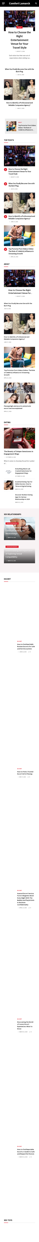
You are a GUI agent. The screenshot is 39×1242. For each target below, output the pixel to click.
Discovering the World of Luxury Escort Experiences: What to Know (25, 1025)
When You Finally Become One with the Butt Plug (19, 70)
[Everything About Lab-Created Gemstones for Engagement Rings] (8, 472)
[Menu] (3, 3)
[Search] (36, 3)
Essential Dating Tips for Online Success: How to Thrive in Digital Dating (23, 484)
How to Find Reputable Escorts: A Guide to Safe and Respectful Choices (26, 1151)
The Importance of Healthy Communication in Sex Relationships (17, 530)
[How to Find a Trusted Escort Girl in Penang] (9, 773)
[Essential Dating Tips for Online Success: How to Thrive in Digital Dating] (8, 485)
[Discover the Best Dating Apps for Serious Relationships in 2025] (8, 498)
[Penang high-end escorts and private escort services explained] (19, 393)
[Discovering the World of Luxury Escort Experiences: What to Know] (9, 1025)
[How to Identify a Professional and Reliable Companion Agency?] (19, 89)
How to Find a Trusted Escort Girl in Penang (25, 773)
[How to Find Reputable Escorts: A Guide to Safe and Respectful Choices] (9, 1152)
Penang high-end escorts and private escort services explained (17, 407)
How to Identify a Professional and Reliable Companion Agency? (19, 104)
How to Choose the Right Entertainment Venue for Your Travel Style (19, 39)
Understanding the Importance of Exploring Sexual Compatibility (19, 554)
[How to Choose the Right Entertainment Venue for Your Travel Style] (19, 20)
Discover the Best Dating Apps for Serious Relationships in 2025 (24, 497)
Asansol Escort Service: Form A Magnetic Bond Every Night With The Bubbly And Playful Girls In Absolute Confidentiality (25, 899)
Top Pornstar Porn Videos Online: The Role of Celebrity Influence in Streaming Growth (21, 251)
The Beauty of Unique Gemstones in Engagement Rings (18, 452)
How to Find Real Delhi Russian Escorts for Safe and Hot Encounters (26, 646)
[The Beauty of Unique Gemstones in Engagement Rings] (19, 438)
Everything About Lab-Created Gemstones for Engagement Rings (23, 471)
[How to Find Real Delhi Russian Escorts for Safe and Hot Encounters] (9, 646)
